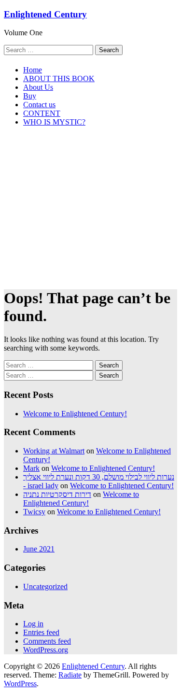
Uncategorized (45, 586)
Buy (29, 96)
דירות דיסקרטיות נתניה (57, 494)
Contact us (39, 104)
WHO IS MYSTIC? (54, 122)
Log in (33, 624)
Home (32, 70)
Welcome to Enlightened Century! (75, 414)
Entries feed (41, 632)
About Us (38, 87)
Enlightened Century (45, 14)
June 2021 (39, 549)
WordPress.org (45, 650)
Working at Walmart (53, 451)
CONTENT (41, 113)
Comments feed (47, 641)
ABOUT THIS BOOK (59, 78)
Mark (31, 468)
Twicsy (34, 512)
